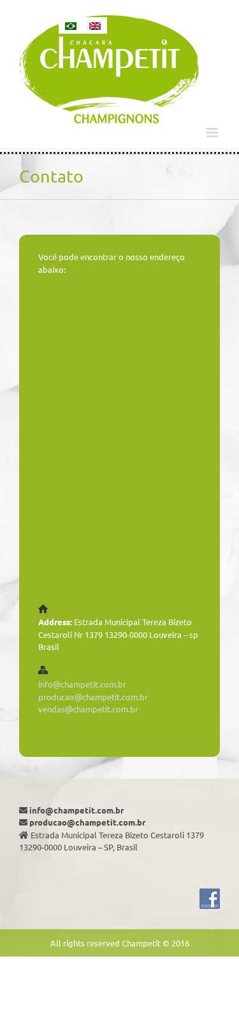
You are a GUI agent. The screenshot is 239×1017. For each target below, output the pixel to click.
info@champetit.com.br (82, 684)
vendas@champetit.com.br (88, 708)
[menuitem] (71, 25)
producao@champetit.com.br (93, 696)
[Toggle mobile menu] (213, 132)
